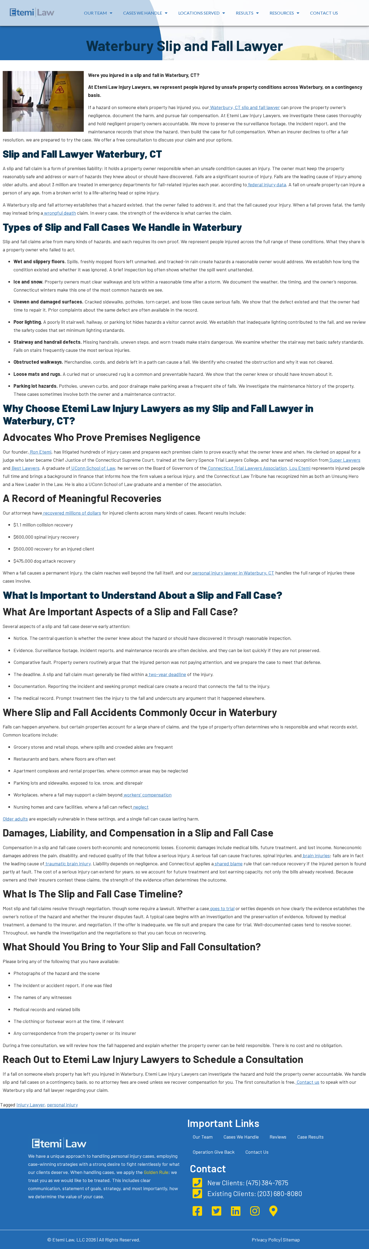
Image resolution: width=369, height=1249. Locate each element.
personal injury (62, 1105)
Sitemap (291, 1240)
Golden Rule (156, 1172)
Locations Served (199, 12)
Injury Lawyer (30, 1105)
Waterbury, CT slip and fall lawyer (244, 107)
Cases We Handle (142, 12)
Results (244, 12)
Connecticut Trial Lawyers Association (247, 468)
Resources (282, 12)
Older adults (15, 819)
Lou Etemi (299, 468)
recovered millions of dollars (71, 513)
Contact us (307, 1082)
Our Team (95, 12)
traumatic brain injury (67, 863)
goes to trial (221, 908)
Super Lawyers (344, 460)
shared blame (228, 863)
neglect (140, 807)
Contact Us (324, 12)
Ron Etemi (40, 452)
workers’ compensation (147, 795)
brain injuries (316, 855)
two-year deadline (166, 674)
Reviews (278, 1137)
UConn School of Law (92, 468)
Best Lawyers (25, 468)
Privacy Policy (266, 1240)
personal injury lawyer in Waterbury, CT (232, 573)
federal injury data (266, 184)
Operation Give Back (213, 1152)
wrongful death (59, 213)
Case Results (310, 1137)
